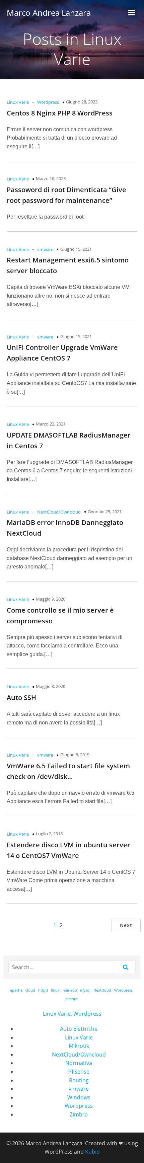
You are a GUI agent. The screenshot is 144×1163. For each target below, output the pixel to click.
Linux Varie (18, 102)
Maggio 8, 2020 (50, 686)
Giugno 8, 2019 (74, 755)
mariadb (70, 990)
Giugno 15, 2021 (76, 249)
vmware (45, 249)
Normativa (78, 1063)
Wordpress (48, 102)
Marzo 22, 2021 (51, 424)
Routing (79, 1080)
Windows (78, 1097)
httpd (43, 990)
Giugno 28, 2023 (81, 102)
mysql (85, 990)
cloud (30, 990)
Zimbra (71, 999)
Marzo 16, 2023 (51, 178)
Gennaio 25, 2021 (105, 512)
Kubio (92, 1151)
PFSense (78, 1071)
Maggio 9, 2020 (50, 599)
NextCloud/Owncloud (59, 512)
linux (55, 990)
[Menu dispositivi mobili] (131, 12)
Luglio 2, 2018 (49, 834)
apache (16, 990)
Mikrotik (79, 1046)
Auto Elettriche (78, 1028)
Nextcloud (102, 990)
